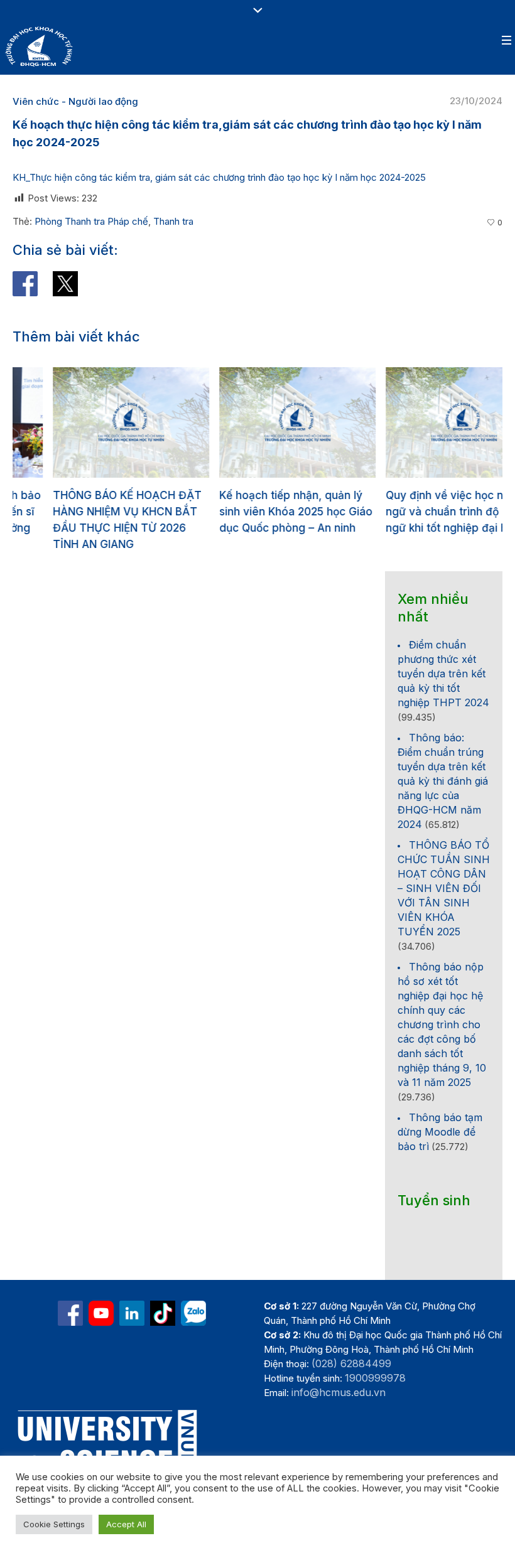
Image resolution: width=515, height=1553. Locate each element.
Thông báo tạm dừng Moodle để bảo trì (440, 1132)
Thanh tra (173, 221)
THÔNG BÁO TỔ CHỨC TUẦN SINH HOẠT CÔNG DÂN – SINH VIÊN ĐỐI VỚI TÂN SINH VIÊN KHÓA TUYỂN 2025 (444, 888)
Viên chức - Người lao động (75, 101)
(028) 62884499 (351, 1363)
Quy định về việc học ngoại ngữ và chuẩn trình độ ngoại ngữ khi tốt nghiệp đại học (418, 511)
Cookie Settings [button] (54, 1524)
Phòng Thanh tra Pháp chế (91, 221)
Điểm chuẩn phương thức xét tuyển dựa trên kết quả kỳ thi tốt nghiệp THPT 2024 (443, 673)
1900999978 (375, 1378)
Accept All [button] (126, 1524)
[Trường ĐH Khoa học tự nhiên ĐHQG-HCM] (70, 1313)
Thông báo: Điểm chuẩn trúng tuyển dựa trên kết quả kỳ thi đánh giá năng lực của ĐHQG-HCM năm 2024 (443, 780)
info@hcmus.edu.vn (338, 1392)
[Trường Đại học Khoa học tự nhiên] (131, 1313)
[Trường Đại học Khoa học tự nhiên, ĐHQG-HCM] (101, 1313)
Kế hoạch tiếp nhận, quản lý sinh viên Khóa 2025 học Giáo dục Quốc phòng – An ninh (255, 511)
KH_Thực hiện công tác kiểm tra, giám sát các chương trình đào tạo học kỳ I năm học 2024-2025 (219, 177)
